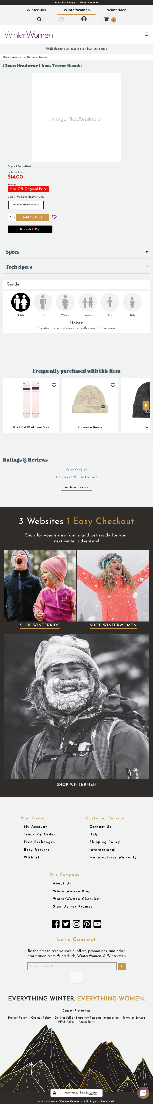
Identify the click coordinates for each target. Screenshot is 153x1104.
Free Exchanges (39, 842)
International (103, 849)
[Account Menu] (84, 19)
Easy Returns (37, 849)
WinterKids (36, 10)
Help (94, 834)
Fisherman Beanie (90, 427)
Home (6, 57)
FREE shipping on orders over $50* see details (76, 48)
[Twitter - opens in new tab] (66, 925)
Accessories (18, 57)
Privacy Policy (17, 1017)
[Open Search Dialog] (39, 19)
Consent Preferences (76, 1010)
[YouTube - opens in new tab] (97, 925)
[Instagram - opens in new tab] (76, 925)
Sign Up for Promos (73, 906)
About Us (62, 883)
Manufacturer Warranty (113, 857)
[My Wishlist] (61, 19)
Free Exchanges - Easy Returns (76, 2)
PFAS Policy (66, 1021)
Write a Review (76, 487)
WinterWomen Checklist (76, 899)
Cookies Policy (41, 1017)
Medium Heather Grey (26, 205)
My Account (35, 826)
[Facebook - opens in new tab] (56, 925)
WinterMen (117, 10)
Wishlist (32, 857)
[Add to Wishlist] (54, 217)
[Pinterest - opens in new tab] (87, 925)
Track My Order (40, 834)
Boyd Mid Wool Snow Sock (31, 427)
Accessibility (87, 1021)
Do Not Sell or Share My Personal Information (87, 1017)
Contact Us (101, 826)
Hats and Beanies (37, 57)
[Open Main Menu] (128, 34)
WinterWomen (76, 10)
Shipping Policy (105, 842)
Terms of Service (134, 1017)
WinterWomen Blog (72, 891)
